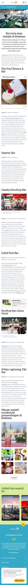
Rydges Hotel (20, 292)
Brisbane (5, 55)
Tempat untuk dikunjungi (10, 6)
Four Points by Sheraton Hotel (11, 165)
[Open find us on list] (25, 563)
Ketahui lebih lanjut (12, 572)
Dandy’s (5, 226)
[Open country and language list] (25, 558)
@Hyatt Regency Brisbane (8, 77)
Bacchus (17, 290)
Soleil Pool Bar (8, 265)
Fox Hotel (6, 230)
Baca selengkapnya (14, 552)
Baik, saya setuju (19, 580)
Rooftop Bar (4, 346)
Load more (14, 477)
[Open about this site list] (25, 567)
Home (2, 6)
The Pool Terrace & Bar (13, 118)
